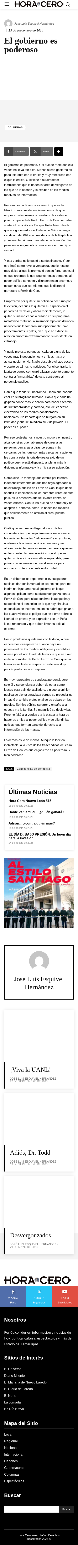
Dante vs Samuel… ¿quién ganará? (36, 812)
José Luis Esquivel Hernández (34, 23)
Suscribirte (65, 1287)
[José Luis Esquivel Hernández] (9, 23)
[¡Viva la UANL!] (39, 1036)
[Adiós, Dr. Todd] (39, 1119)
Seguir (39, 1287)
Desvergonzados (30, 1235)
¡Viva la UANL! (30, 1069)
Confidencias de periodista (33, 768)
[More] (58, 151)
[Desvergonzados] (39, 1202)
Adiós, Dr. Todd (30, 1152)
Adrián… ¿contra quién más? (32, 823)
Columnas (15, 127)
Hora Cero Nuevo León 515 (30, 801)
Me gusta (13, 1287)
